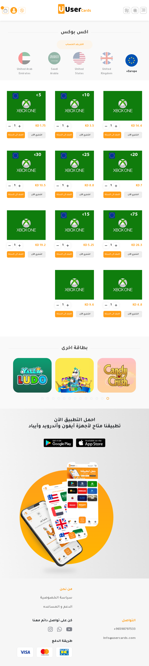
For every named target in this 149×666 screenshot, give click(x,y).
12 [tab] (48, 398)
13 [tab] (42, 398)
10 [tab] (58, 398)
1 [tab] (107, 398)
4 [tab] (91, 398)
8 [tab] (69, 398)
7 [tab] (75, 398)
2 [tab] (102, 398)
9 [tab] (64, 398)
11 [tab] (53, 398)
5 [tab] (86, 398)
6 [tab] (80, 398)
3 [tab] (97, 398)
